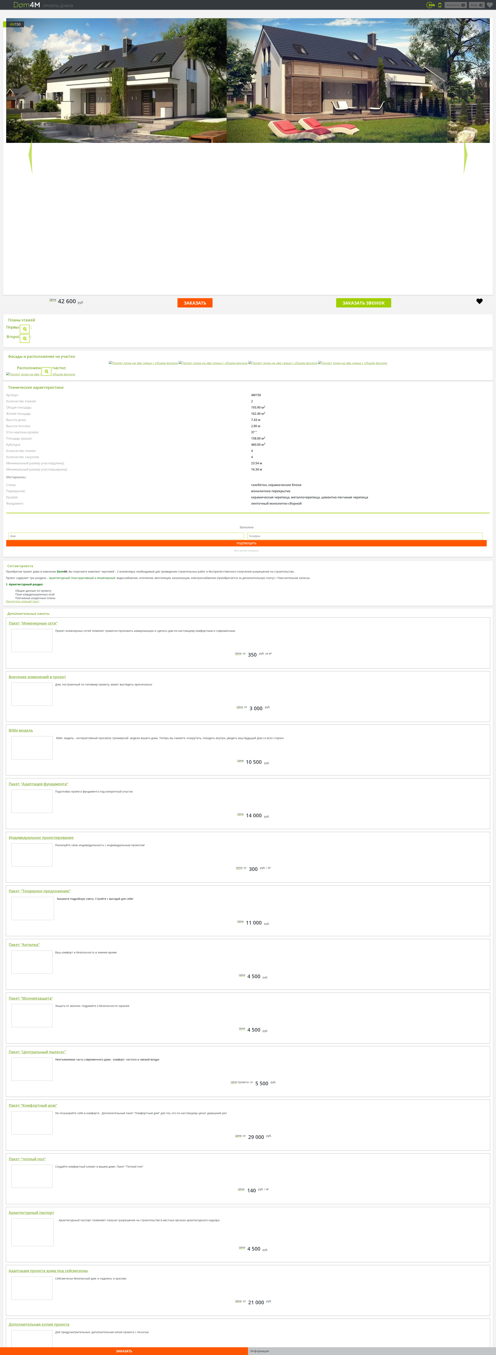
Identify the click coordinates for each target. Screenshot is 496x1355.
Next (465, 155)
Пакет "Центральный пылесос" (37, 1278)
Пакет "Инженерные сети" (33, 849)
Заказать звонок (364, 303)
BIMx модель (21, 956)
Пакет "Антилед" (24, 1171)
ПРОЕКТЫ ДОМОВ (58, 5)
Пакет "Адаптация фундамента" (38, 1010)
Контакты (453, 5)
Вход (474, 5)
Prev (30, 155)
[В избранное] (479, 301)
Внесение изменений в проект (37, 903)
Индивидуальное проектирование (41, 1064)
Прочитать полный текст (22, 828)
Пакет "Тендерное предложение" (40, 1117)
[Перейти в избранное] (490, 3)
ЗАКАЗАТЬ (195, 303)
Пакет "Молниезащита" (31, 1224)
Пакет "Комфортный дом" (33, 1331)
